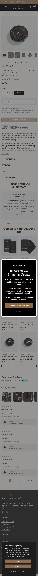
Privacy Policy (19, 556)
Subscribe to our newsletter (19, 306)
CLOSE (19, 312)
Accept (18, 561)
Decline (18, 566)
